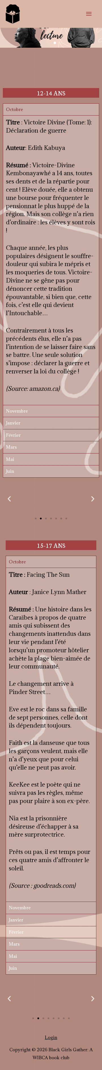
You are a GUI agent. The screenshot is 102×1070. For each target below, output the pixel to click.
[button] (36, 518)
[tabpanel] (51, 260)
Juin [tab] (10, 471)
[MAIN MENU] (89, 14)
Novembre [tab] (17, 411)
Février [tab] (13, 435)
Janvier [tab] (13, 423)
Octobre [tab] (14, 109)
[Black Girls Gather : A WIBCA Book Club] (13, 14)
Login (51, 1037)
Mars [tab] (11, 447)
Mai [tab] (10, 459)
